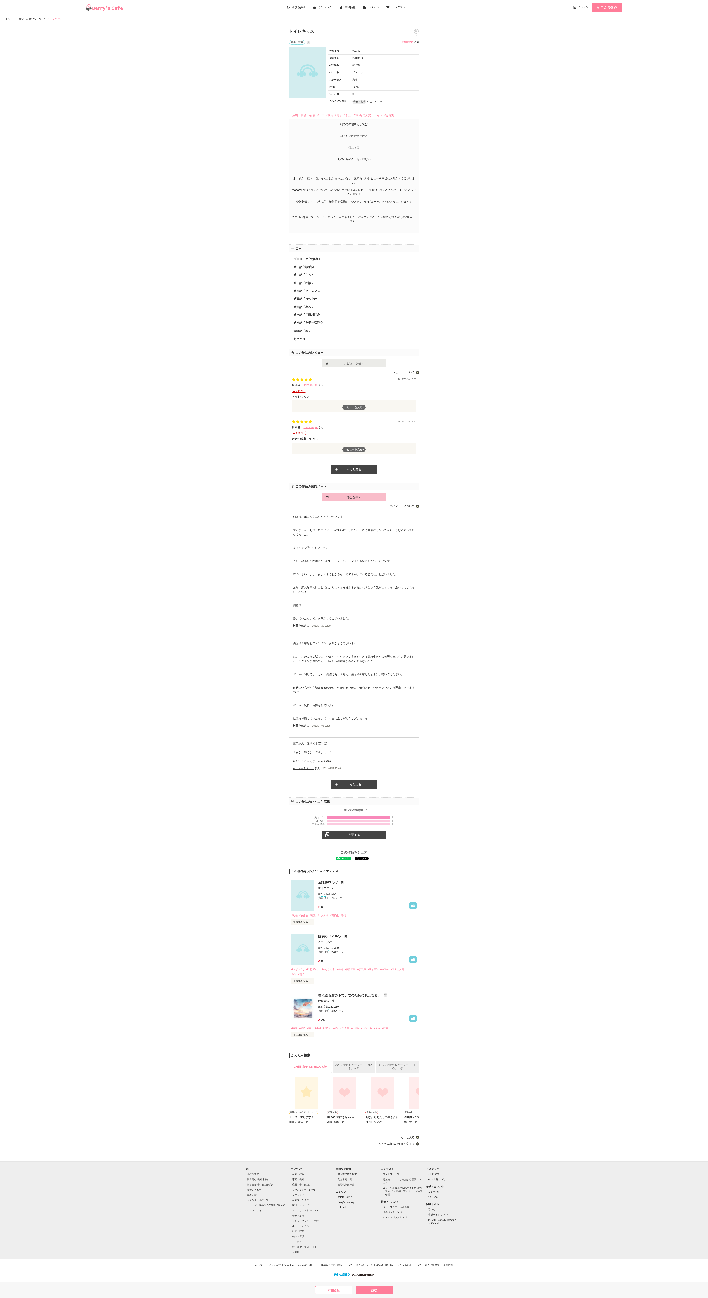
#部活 (347, 115)
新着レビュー (254, 1189)
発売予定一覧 (345, 1179)
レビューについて (404, 372)
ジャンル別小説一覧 (258, 1200)
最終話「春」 (302, 330)
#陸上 (310, 1028)
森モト (322, 942)
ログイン (583, 7)
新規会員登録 (607, 7)
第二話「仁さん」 (305, 274)
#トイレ (377, 115)
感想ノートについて (402, 506)
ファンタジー (299, 1195)
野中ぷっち (311, 385)
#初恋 (302, 1028)
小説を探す (299, 7)
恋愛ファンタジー (301, 1200)
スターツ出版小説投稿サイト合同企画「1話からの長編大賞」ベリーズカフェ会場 (403, 1191)
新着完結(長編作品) (257, 1179)
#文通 (377, 1028)
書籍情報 (350, 7)
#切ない (327, 1028)
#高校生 (334, 915)
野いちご (433, 1209)
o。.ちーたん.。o (303, 768)
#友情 (385, 1028)
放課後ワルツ (328, 882)
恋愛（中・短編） (301, 1184)
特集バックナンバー (393, 1212)
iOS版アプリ (435, 1174)
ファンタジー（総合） (304, 1189)
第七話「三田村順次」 (308, 314)
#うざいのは (298, 969)
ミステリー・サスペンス (305, 1210)
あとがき (299, 338)
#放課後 (303, 915)
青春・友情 (298, 1215)
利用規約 (289, 1265)
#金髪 (340, 969)
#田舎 (303, 115)
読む (374, 1290)
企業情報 (448, 1265)
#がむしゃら (328, 969)
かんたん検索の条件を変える (397, 1143)
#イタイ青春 (298, 974)
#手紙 (318, 1028)
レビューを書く (354, 363)
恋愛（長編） (299, 1179)
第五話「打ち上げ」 (307, 298)
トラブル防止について (409, 1265)
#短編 (294, 915)
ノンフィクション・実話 (305, 1220)
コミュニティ (254, 1210)
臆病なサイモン (330, 936)
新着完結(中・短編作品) (260, 1184)
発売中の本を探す (347, 1174)
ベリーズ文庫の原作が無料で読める (266, 1205)
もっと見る (354, 469)
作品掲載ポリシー (307, 1265)
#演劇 (294, 115)
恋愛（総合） (299, 1174)
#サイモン (373, 969)
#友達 (329, 115)
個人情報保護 (432, 1265)
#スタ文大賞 (397, 969)
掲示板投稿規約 (384, 1265)
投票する (354, 834)
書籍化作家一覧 (346, 1184)
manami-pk (311, 427)
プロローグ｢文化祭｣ (307, 259)
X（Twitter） (435, 1191)
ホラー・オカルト (301, 1226)
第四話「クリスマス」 (308, 290)
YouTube (433, 1197)
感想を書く (354, 497)
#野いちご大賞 (362, 115)
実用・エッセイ (300, 1205)
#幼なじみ (366, 1028)
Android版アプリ (437, 1179)
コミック (373, 7)
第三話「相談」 (304, 283)
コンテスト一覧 (391, 1174)
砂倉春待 (323, 1000)
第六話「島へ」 (304, 307)
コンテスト (399, 7)
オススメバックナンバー (396, 1217)
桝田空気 (408, 42)
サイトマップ (273, 1265)
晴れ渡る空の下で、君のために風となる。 (350, 995)
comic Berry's (345, 1197)
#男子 (338, 115)
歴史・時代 (298, 1231)
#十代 (320, 115)
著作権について (364, 1265)
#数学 (344, 915)
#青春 (311, 115)
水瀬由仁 (323, 888)
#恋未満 (361, 969)
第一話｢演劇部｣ (304, 267)
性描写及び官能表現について (336, 1265)
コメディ (297, 1241)
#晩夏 (313, 915)
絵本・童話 (298, 1236)
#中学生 (384, 969)
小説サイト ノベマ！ (439, 1214)
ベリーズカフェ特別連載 (396, 1207)
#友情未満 (350, 969)
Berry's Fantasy (346, 1202)
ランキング (325, 7)
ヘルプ (258, 1265)
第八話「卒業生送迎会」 (310, 322)
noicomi (342, 1207)
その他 (295, 1252)
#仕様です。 (313, 969)
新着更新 (252, 1195)
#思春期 (389, 115)
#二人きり (322, 915)
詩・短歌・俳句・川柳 (304, 1246)
